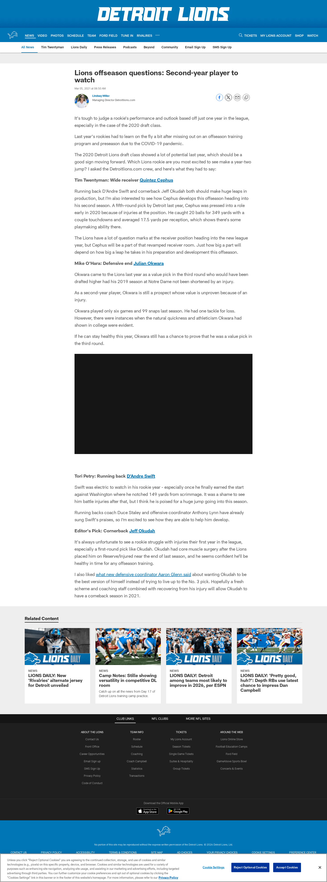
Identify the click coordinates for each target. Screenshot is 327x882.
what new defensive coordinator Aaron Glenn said (143, 574)
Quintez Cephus (156, 179)
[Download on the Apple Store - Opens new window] (147, 811)
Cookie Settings (263, 852)
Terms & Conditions (123, 852)
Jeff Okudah (142, 530)
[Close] (320, 867)
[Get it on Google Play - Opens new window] (178, 813)
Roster (137, 739)
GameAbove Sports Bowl (232, 761)
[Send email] (237, 100)
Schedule (136, 746)
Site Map (157, 852)
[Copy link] (246, 97)
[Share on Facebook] (219, 100)
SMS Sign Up (92, 768)
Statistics (136, 768)
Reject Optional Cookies (250, 867)
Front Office (92, 746)
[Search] (240, 35)
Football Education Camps (231, 746)
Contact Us (92, 739)
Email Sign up (92, 761)
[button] (163, 404)
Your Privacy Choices (222, 852)
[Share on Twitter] (228, 100)
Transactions (136, 775)
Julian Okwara (148, 263)
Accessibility (85, 852)
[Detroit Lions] (163, 831)
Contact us (19, 852)
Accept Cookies (287, 867)
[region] (163, 868)
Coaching (137, 753)
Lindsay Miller (101, 95)
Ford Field (231, 753)
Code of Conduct (92, 783)
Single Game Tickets (181, 753)
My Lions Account (181, 739)
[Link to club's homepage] (12, 35)
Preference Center (302, 852)
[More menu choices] (157, 35)
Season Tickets (181, 746)
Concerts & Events (231, 768)
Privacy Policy (92, 775)
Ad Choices (184, 852)
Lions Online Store (232, 739)
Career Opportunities (92, 753)
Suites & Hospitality (181, 761)
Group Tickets (181, 768)
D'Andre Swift (141, 476)
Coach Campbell (137, 761)
